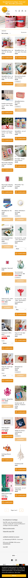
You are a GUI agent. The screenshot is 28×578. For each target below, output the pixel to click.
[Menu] (25, 10)
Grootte (3, 340)
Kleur (16, 246)
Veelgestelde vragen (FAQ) (8, 531)
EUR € (13, 555)
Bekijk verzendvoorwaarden (9, 528)
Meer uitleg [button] (17, 572)
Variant (3, 373)
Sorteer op (4, 30)
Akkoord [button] (14, 575)
